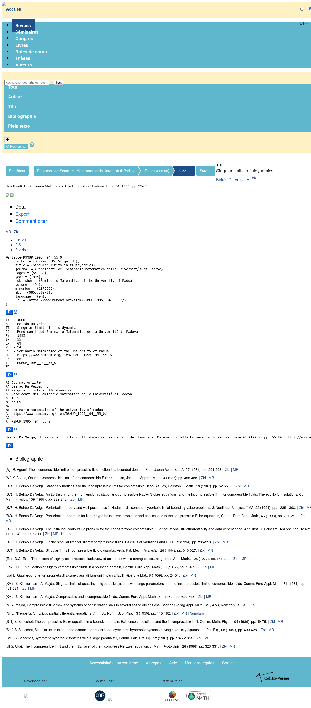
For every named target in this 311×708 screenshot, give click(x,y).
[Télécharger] (15, 312)
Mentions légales (199, 663)
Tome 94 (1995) (157, 170)
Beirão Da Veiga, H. (233, 179)
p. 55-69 (185, 170)
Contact (228, 663)
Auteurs (23, 65)
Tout (59, 82)
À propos (153, 663)
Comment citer (31, 220)
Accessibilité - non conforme (113, 663)
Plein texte (19, 126)
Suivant (205, 170)
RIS (18, 244)
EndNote (22, 249)
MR (9, 231)
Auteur (15, 96)
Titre (12, 106)
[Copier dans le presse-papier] (9, 312)
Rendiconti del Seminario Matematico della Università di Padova (86, 170)
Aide (173, 663)
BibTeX (20, 239)
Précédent (17, 170)
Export (22, 213)
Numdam (68, 533)
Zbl (16, 231)
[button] (51, 82)
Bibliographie (22, 116)
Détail (21, 206)
